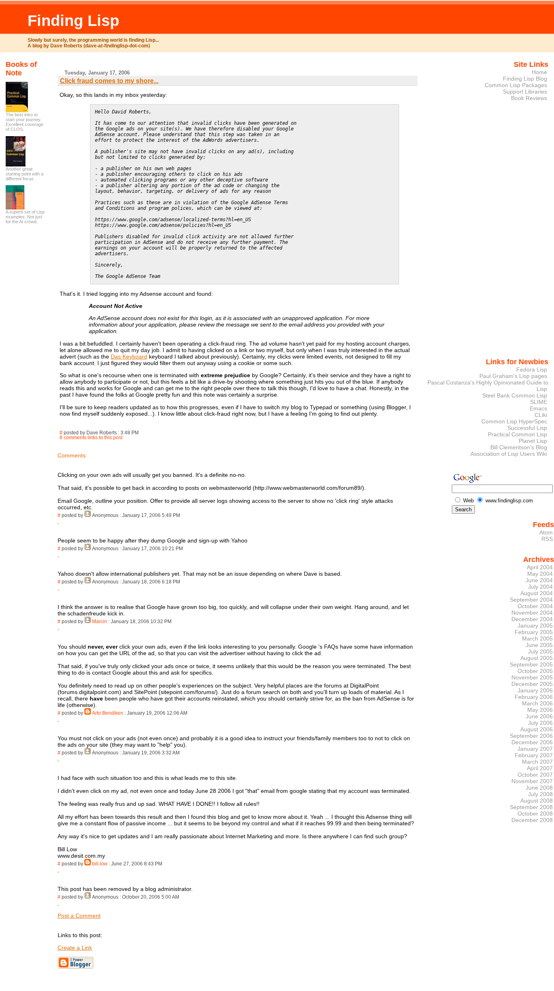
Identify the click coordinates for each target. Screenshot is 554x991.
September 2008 (531, 807)
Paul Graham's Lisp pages (513, 376)
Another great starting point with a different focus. (24, 174)
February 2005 (534, 632)
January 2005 (535, 625)
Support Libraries (525, 91)
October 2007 (535, 774)
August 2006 (536, 729)
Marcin (99, 621)
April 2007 (540, 768)
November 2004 (532, 612)
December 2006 (532, 742)
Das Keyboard (129, 356)
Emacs (538, 408)
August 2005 (536, 658)
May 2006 (540, 710)
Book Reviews (529, 98)
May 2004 (540, 573)
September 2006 (531, 736)
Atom (546, 532)
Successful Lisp (527, 428)
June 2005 (539, 645)
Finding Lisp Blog (525, 78)
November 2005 (532, 677)
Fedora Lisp (531, 369)
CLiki (541, 415)
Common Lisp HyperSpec (514, 421)
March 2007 (537, 761)
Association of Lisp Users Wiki (508, 454)
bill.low (99, 863)
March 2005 (537, 638)
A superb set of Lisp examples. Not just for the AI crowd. (25, 216)
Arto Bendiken (107, 713)
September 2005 (531, 664)
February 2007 (534, 755)
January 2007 (535, 748)
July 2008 (540, 794)
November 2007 (532, 781)
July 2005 (540, 651)
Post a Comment (79, 915)
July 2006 (540, 723)
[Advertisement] (524, 236)
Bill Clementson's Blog (518, 447)
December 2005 (532, 684)
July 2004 (540, 586)
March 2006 (537, 703)
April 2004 (540, 567)
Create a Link (75, 947)
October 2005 (535, 671)
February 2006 (534, 697)
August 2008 (536, 800)
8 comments (73, 437)
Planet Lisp (533, 441)
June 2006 (539, 716)
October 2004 (535, 606)
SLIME (538, 402)
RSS (547, 539)
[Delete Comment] (58, 521)
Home (539, 72)
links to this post (105, 437)
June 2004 (539, 580)
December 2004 (532, 619)
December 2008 (532, 820)
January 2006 (535, 690)
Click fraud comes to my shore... (109, 80)
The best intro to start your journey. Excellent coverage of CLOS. (24, 122)
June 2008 (539, 787)
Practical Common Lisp (517, 434)
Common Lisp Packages (516, 85)
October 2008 (535, 813)
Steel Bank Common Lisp (514, 395)
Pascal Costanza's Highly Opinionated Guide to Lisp (487, 385)
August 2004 (536, 593)
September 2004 (531, 599)
